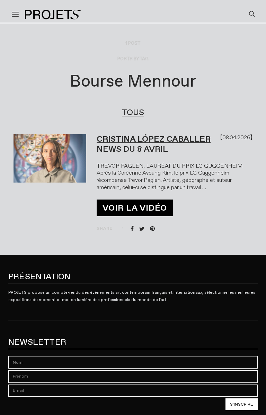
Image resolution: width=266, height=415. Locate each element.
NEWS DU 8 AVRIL (132, 149)
